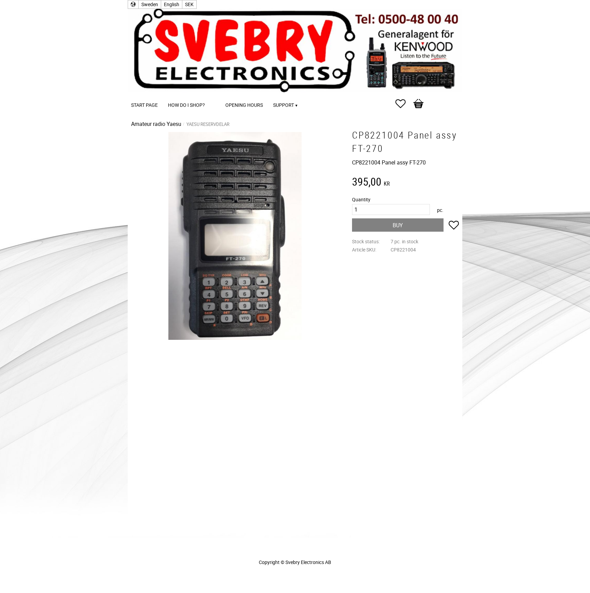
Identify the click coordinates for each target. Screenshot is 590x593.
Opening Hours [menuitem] (244, 105)
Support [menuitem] (283, 105)
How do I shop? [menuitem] (186, 105)
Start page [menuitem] (144, 105)
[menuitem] (217, 95)
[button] (403, 104)
